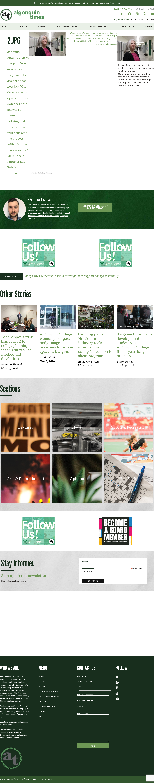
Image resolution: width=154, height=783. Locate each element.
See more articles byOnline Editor (95, 207)
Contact (140, 9)
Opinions (42, 26)
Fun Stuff (127, 26)
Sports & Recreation (67, 26)
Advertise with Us (47, 707)
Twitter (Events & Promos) (59, 213)
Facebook (32, 216)
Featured (43, 682)
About (151, 9)
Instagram (64, 216)
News (4, 26)
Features (22, 26)
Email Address (87, 571)
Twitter (45, 213)
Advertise (81, 677)
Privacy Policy (45, 779)
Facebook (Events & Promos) (48, 216)
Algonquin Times (121, 19)
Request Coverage (123, 9)
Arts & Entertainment (100, 26)
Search (148, 26)
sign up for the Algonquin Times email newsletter (98, 3)
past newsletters (19, 581)
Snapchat (31, 218)
